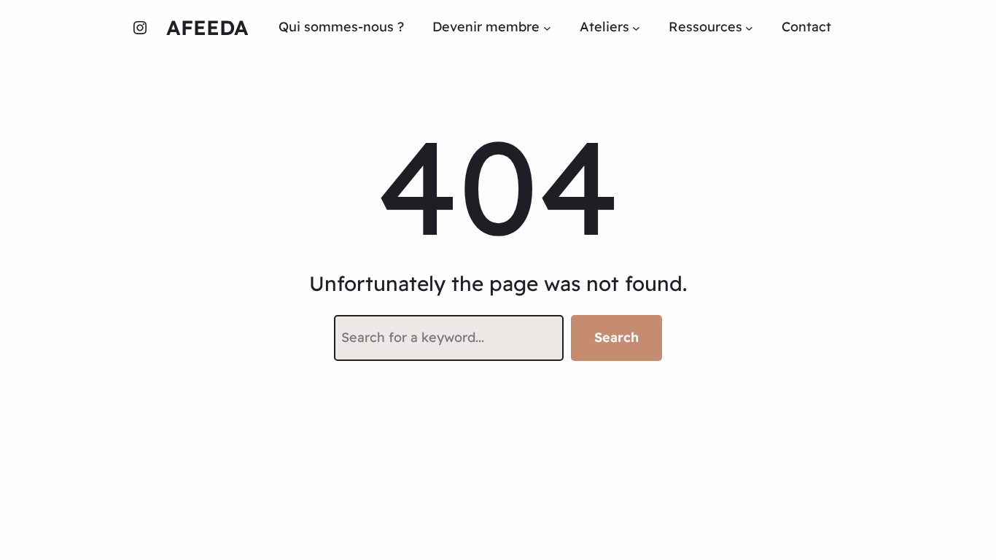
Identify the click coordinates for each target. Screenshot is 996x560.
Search (616, 337)
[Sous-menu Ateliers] (636, 27)
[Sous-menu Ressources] (749, 27)
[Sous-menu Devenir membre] (547, 27)
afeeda (207, 27)
